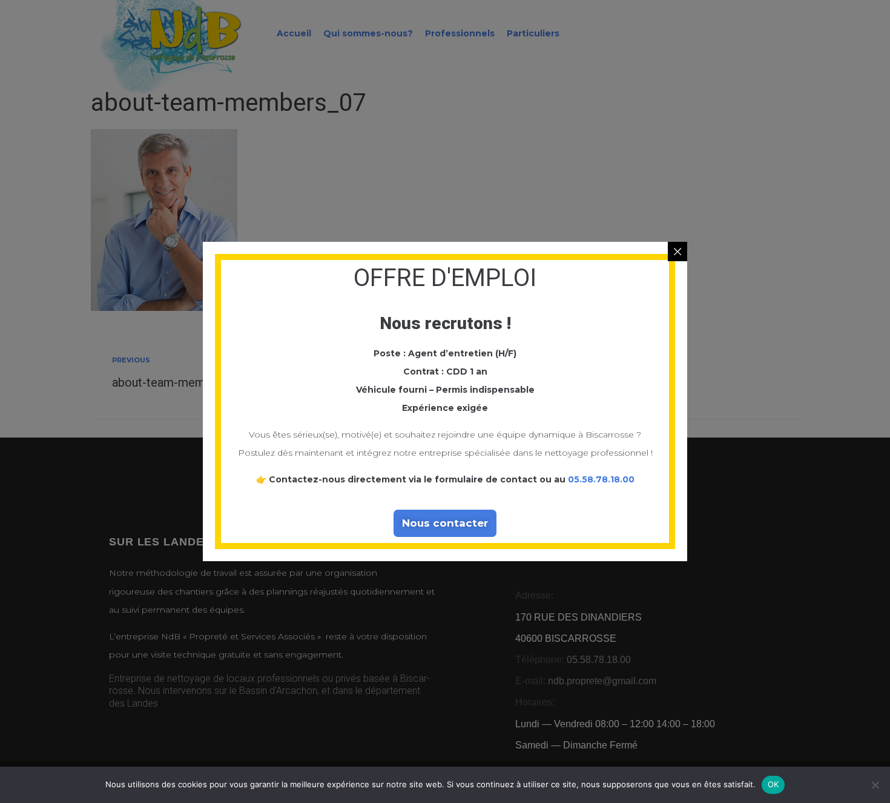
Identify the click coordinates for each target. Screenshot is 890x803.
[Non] (875, 785)
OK (773, 784)
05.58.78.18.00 (601, 479)
